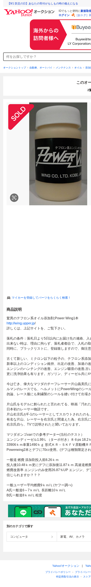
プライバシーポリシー (58, 572)
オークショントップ (14, 67)
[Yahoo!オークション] (30, 10)
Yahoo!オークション (65, 565)
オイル (78, 67)
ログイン (64, 15)
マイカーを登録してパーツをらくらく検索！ (41, 297)
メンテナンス (63, 67)
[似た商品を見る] (14, 197)
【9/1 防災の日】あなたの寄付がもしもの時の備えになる (42, 3)
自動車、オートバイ (40, 67)
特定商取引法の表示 (67, 576)
